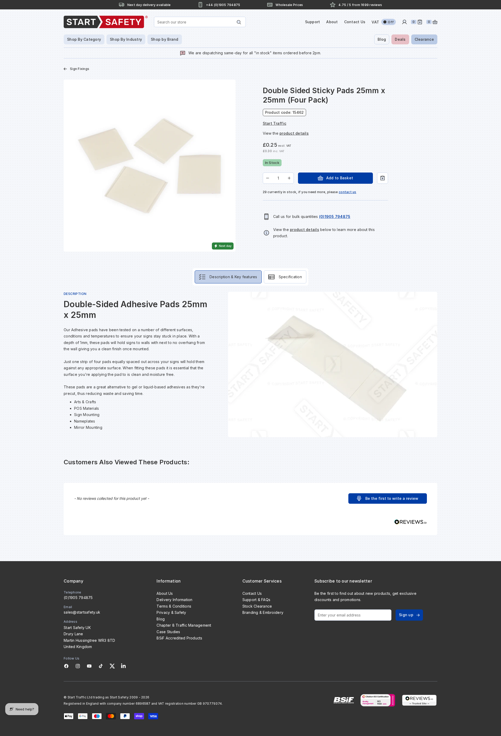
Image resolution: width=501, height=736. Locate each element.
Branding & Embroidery (262, 612)
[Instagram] (77, 666)
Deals (400, 39)
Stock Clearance (257, 606)
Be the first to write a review (391, 498)
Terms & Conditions (174, 606)
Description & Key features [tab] (233, 277)
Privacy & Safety (171, 612)
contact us (347, 192)
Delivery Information (174, 599)
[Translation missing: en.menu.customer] (404, 22)
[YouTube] (89, 666)
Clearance (424, 39)
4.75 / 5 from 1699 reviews (360, 5)
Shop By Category (84, 39)
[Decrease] (267, 178)
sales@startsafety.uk (82, 612)
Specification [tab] (290, 277)
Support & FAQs (256, 599)
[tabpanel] (250, 364)
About (332, 22)
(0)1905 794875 (78, 597)
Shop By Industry (126, 39)
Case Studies (168, 632)
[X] (112, 666)
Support (312, 22)
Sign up (406, 615)
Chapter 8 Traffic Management (184, 625)
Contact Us (355, 22)
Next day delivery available (149, 5)
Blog (382, 39)
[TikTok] (100, 666)
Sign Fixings (79, 69)
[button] (387, 498)
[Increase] (289, 178)
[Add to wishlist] (382, 178)
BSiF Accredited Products (179, 638)
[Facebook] (66, 666)
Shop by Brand (164, 39)
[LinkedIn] (123, 666)
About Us (165, 593)
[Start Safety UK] (106, 22)
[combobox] (200, 22)
